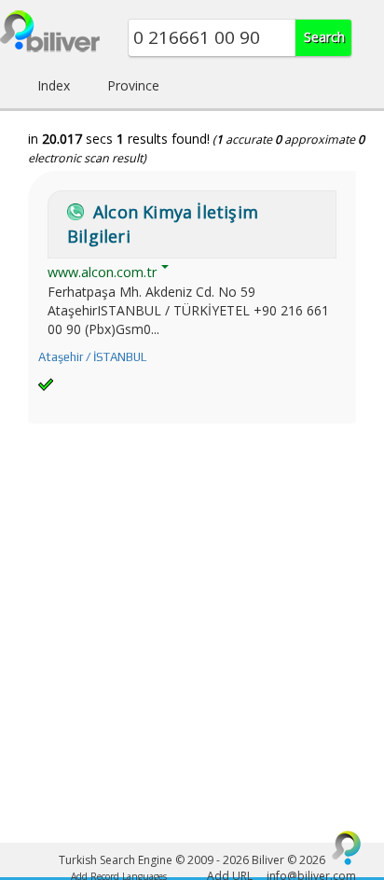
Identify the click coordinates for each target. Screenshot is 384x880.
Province (133, 85)
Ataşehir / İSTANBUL (92, 357)
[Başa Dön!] (346, 847)
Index (53, 85)
